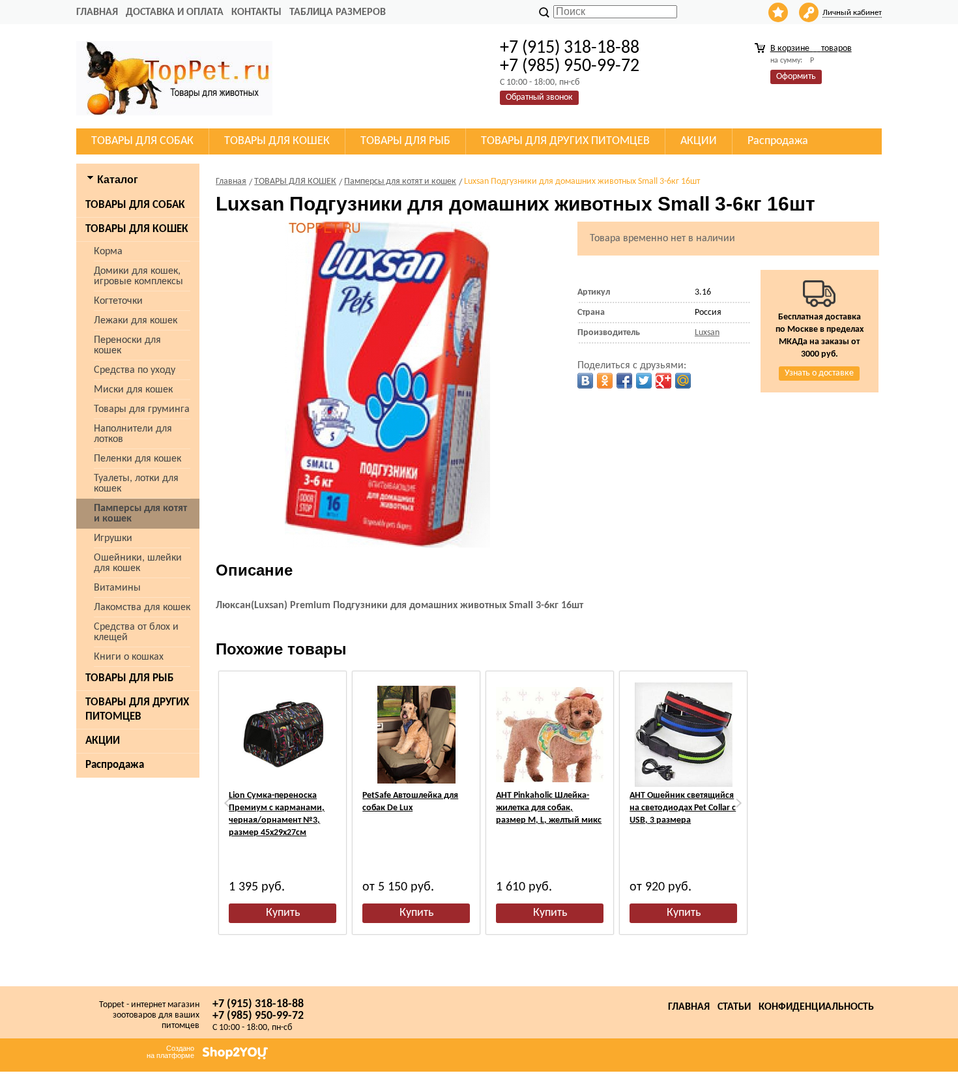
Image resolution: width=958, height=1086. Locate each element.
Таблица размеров (337, 12)
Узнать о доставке (819, 373)
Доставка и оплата (175, 12)
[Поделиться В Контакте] (585, 381)
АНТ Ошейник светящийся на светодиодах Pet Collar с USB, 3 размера (683, 808)
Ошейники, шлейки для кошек (138, 563)
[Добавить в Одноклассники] (605, 381)
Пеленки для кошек (137, 459)
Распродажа (114, 764)
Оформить (796, 76)
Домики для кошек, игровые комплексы (138, 276)
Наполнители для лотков (133, 434)
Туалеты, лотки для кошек (136, 483)
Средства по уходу (134, 370)
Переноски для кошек (127, 345)
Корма (108, 251)
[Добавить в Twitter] (644, 381)
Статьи (734, 1007)
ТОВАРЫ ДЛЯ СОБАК (135, 205)
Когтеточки (118, 301)
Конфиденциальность (816, 1007)
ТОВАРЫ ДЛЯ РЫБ (129, 678)
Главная (97, 12)
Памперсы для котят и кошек (140, 513)
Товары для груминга (142, 409)
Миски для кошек (133, 390)
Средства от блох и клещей (136, 632)
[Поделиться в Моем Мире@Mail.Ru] (683, 381)
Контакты (256, 12)
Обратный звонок (539, 97)
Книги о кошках (129, 657)
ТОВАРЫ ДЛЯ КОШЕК (136, 229)
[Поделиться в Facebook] (624, 381)
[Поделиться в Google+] (663, 381)
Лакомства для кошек (142, 607)
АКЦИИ (102, 740)
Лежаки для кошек (135, 321)
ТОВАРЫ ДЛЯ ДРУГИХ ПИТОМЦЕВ (137, 709)
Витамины (117, 588)
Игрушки (113, 538)
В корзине (811, 48)
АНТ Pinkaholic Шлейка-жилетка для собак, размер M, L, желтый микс (549, 808)
